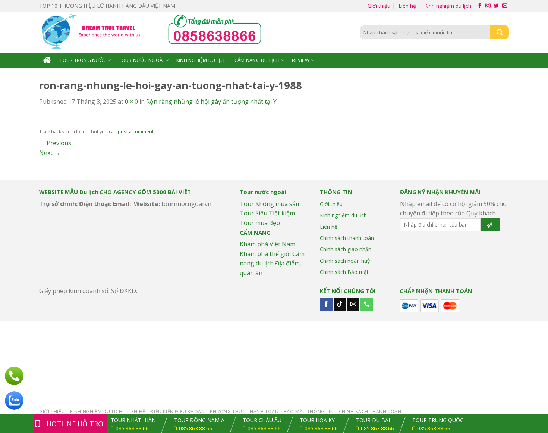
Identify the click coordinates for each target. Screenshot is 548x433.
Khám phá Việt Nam (267, 244)
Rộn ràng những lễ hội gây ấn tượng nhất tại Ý (211, 101)
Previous (55, 143)
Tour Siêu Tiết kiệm (267, 213)
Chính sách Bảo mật (344, 271)
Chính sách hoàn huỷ (345, 260)
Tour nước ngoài (141, 60)
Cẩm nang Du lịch (257, 60)
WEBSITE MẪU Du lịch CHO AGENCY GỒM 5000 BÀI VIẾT (115, 192)
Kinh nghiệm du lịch (447, 5)
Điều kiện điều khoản (177, 411)
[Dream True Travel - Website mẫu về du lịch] (92, 32)
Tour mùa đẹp (260, 223)
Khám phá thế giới (265, 254)
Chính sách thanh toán (347, 238)
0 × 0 (131, 101)
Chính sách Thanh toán (370, 411)
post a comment (136, 131)
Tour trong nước (83, 60)
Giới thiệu (379, 5)
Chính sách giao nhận (345, 249)
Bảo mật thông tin (309, 411)
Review (300, 60)
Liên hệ (407, 5)
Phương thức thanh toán (244, 411)
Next (49, 153)
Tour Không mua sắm (270, 204)
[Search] (499, 32)
